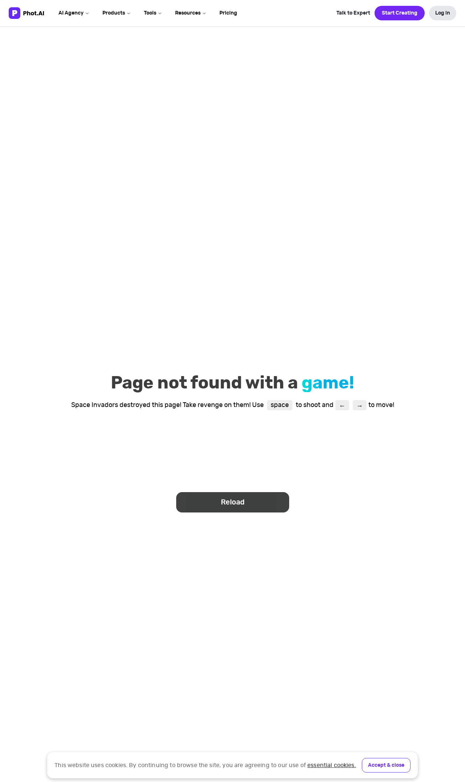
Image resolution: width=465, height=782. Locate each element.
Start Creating (399, 13)
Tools (150, 13)
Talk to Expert (353, 13)
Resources (188, 13)
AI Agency (71, 13)
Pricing (228, 13)
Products (113, 13)
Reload (232, 502)
